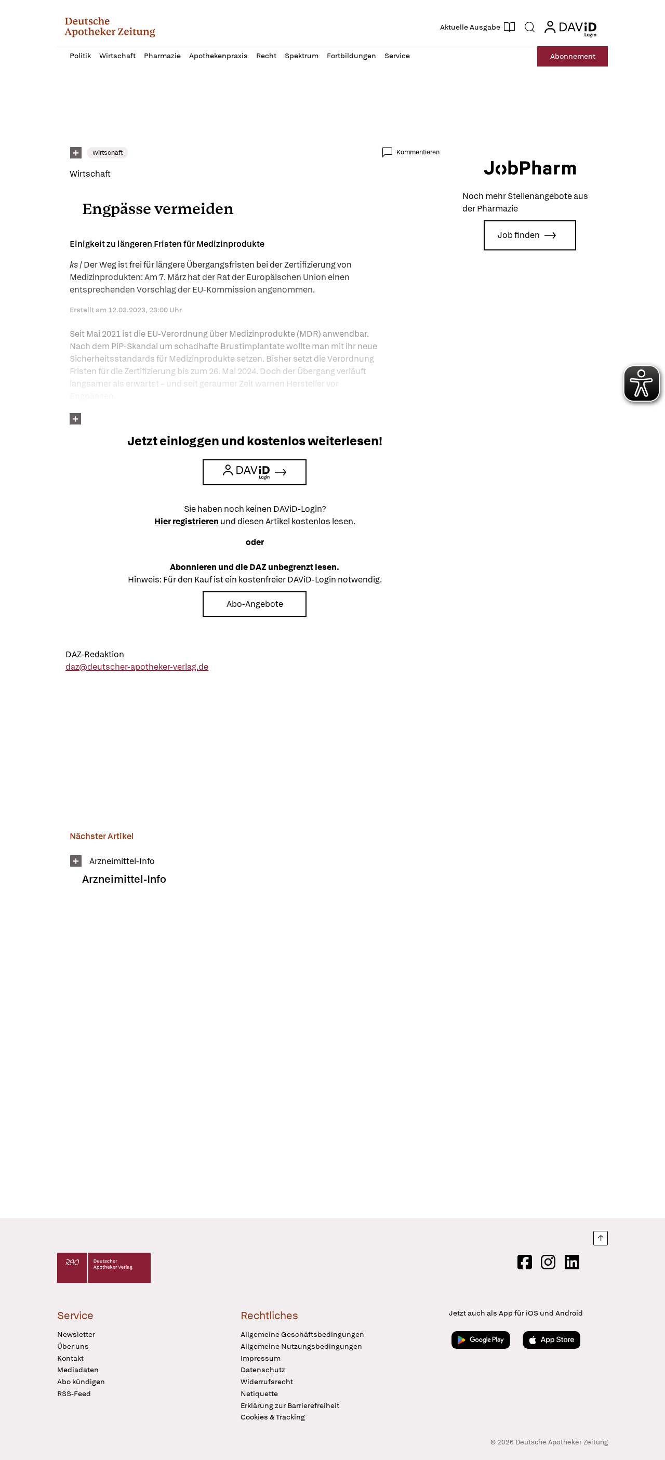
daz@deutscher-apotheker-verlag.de (136, 666)
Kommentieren (418, 152)
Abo (572, 56)
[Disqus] (255, 1059)
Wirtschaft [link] (107, 153)
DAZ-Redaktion (94, 654)
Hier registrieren (186, 521)
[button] (109, 27)
